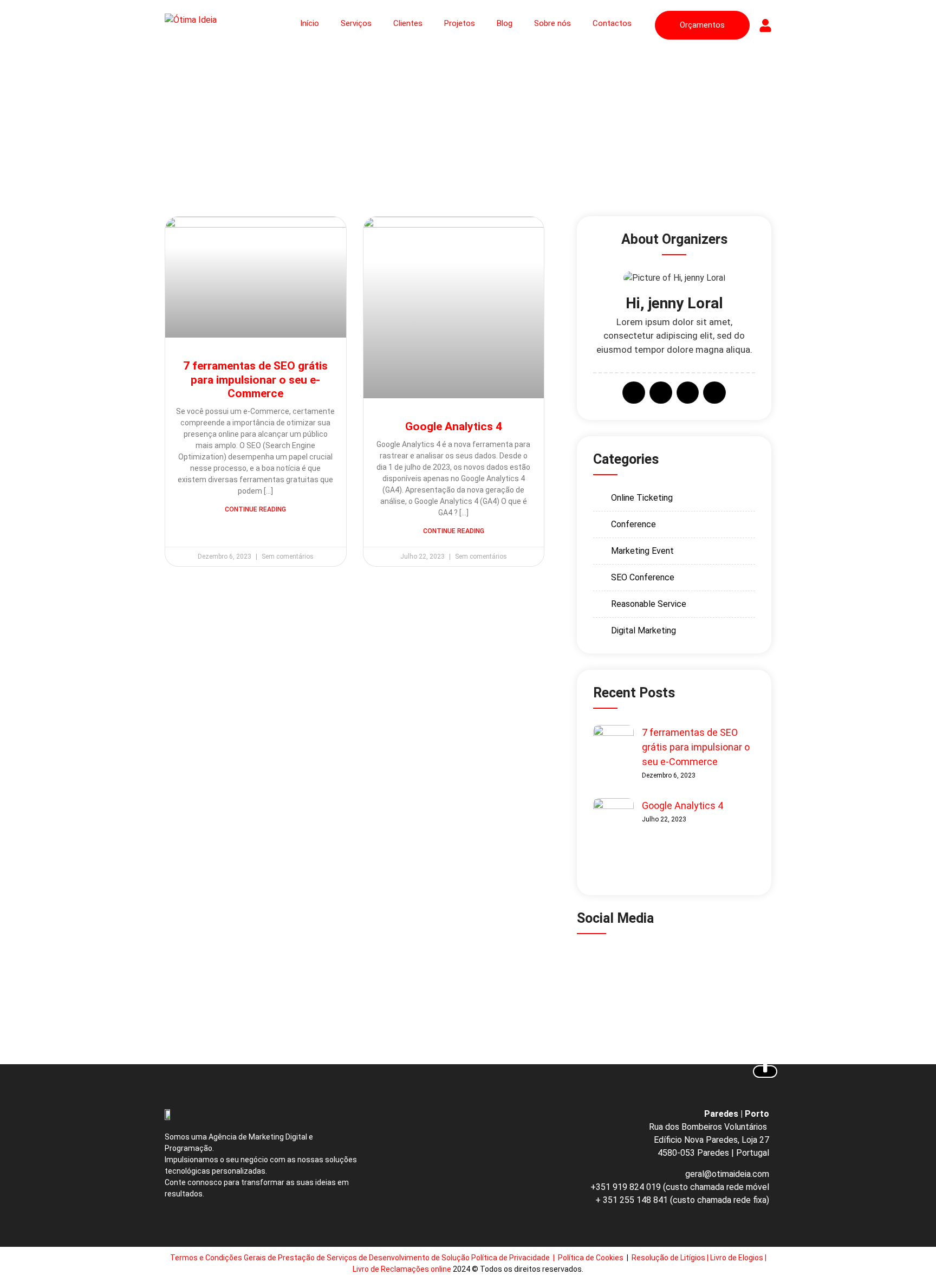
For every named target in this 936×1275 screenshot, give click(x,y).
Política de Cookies (591, 1257)
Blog (504, 23)
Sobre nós (552, 23)
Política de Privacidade (511, 1257)
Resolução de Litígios (668, 1257)
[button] (624, 962)
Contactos (612, 23)
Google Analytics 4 (453, 426)
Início (309, 23)
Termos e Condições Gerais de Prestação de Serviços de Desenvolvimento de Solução (320, 1257)
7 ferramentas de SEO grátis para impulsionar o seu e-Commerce (255, 379)
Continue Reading (255, 509)
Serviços (356, 23)
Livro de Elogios (736, 1257)
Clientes (407, 23)
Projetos (459, 23)
